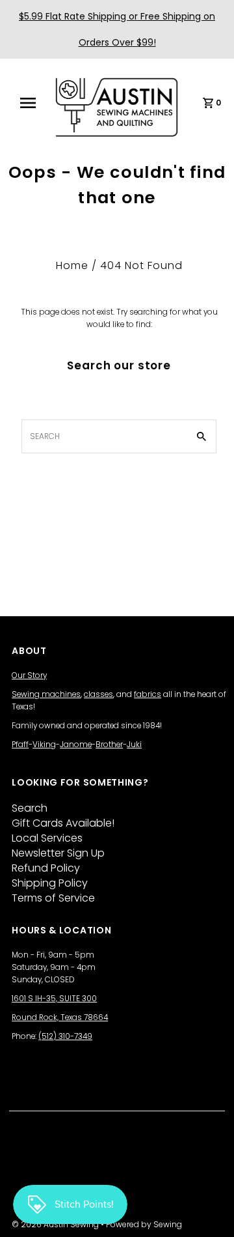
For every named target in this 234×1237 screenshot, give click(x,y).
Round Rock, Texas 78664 (60, 1017)
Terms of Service (53, 897)
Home (72, 265)
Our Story (29, 675)
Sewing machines (46, 694)
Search (29, 808)
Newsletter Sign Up (58, 853)
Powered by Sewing (144, 1224)
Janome (76, 744)
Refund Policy (46, 867)
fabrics (147, 694)
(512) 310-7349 (65, 1036)
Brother (109, 744)
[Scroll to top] (208, 1211)
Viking (44, 744)
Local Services (47, 838)
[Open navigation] (31, 103)
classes (98, 694)
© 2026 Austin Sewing (56, 1224)
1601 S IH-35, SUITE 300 (54, 998)
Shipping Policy (50, 882)
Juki (134, 744)
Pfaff (20, 744)
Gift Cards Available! (63, 823)
